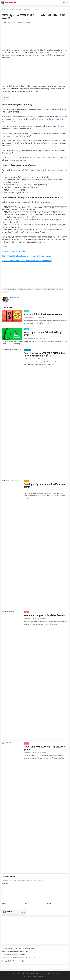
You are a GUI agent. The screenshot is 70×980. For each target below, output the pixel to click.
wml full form (38, 289)
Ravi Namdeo (11, 22)
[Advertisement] (35, 37)
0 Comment (27, 22)
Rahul (25, 317)
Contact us (25, 973)
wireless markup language (9, 289)
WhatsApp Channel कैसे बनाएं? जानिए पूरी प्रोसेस (43, 334)
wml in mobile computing (49, 289)
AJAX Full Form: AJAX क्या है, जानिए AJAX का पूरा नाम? (45, 748)
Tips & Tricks (28, 349)
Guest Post (56, 973)
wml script (5, 292)
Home (3, 9)
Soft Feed (26, 359)
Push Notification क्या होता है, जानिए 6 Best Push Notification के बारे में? (44, 354)
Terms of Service (46, 973)
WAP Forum (54, 119)
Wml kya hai (60, 289)
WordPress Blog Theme (34, 976)
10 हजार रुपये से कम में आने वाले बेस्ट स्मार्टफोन (43, 314)
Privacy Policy (35, 973)
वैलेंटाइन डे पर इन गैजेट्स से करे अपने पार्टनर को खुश (15, 951)
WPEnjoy (44, 976)
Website (9, 9)
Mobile (26, 311)
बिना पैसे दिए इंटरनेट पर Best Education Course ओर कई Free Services (26, 256)
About (18, 973)
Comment (5, 883)
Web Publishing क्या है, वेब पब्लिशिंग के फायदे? (44, 615)
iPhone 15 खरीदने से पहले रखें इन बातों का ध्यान (14, 961)
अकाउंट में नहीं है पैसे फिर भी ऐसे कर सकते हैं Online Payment (18, 958)
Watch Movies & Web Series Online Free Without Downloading (27, 260)
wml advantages (21, 289)
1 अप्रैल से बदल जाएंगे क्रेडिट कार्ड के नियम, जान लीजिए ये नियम (18, 948)
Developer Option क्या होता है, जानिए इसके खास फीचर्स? (45, 485)
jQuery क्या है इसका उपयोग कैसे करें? (14, 251)
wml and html (30, 289)
